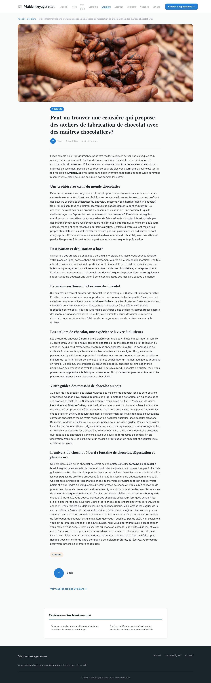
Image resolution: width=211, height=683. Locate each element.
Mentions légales (173, 655)
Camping (93, 6)
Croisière (106, 6)
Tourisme (131, 6)
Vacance (144, 6)
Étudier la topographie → (181, 6)
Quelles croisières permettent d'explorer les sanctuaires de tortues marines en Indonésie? (131, 628)
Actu (74, 6)
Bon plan (82, 6)
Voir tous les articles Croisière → (68, 588)
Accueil (64, 6)
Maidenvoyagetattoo (36, 6)
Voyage (156, 6)
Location (118, 6)
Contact (189, 655)
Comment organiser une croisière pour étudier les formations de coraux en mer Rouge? (74, 628)
